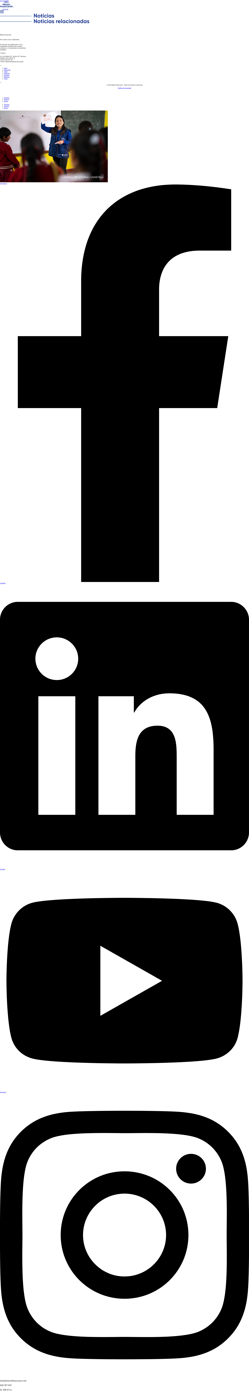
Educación (7, 70)
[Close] (1, 82)
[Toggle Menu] (1, 65)
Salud (5, 71)
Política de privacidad (124, 88)
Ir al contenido (4, 1)
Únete (6, 78)
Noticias (6, 99)
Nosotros (6, 75)
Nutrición (7, 73)
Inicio (5, 68)
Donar (6, 101)
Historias (6, 77)
